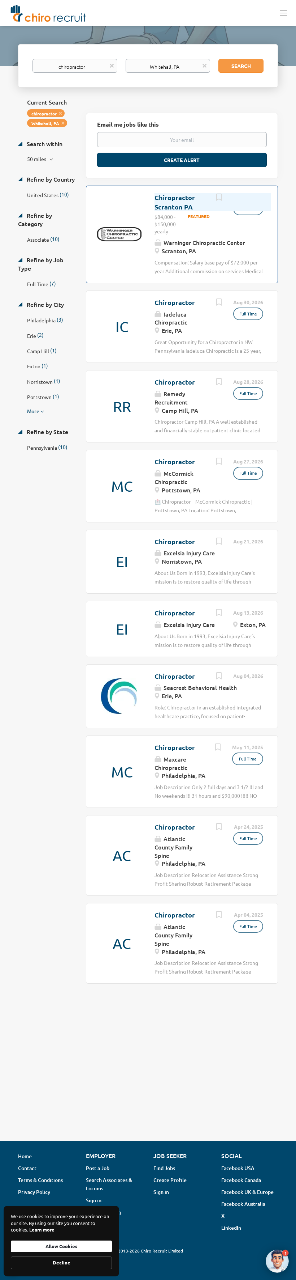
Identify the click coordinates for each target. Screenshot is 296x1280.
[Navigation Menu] (283, 12)
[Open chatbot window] (277, 1261)
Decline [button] (61, 1262)
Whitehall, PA (45, 123)
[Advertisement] (148, 1077)
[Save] (218, 198)
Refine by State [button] (46, 432)
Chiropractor (174, 302)
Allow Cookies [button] (61, 1246)
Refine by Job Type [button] (41, 264)
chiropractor (44, 113)
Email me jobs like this (128, 124)
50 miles (37, 159)
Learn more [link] (42, 1229)
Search (241, 66)
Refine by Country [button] (50, 179)
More (33, 411)
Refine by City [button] (44, 304)
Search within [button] (43, 144)
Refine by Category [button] (35, 219)
